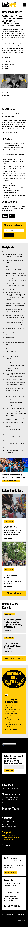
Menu (24, 5)
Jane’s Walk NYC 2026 (17, 812)
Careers (8, 821)
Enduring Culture (10, 527)
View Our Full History (11, 730)
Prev (4, 81)
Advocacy (7, 785)
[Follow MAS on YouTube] (5, 906)
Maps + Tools (14, 799)
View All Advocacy (14, 593)
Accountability (5, 823)
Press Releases (5, 802)
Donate (3, 835)
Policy (8, 788)
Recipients (8, 57)
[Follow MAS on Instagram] (19, 906)
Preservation (9, 521)
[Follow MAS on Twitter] (12, 906)
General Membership (11, 835)
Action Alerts (5, 797)
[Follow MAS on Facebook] (15, 906)
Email (12, 216)
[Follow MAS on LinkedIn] (9, 906)
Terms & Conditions (21, 920)
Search (6, 845)
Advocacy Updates (13, 797)
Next (24, 81)
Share (5, 216)
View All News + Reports (14, 658)
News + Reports (9, 64)
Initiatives (8, 66)
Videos (15, 826)
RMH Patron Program (7, 837)
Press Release (9, 638)
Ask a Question (9, 872)
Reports (12, 802)
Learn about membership (10, 481)
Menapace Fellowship (7, 826)
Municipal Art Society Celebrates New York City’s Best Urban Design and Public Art (13, 623)
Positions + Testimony (16, 801)
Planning (4, 788)
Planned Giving (16, 837)
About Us (7, 818)
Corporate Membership (7, 839)
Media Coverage (5, 801)
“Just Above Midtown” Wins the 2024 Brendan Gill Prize (13, 646)
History (7, 68)
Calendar (4, 812)
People (3, 821)
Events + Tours (10, 808)
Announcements (6, 799)
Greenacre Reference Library (8, 824)
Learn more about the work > (10, 132)
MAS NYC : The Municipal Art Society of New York (9, 4)
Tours (9, 812)
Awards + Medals (14, 823)
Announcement (9, 614)
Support (6, 832)
